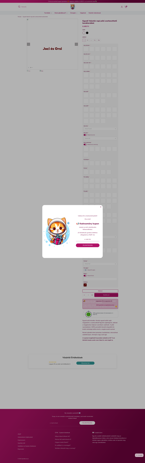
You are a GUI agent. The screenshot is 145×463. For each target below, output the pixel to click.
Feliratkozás (88, 245)
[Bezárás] (100, 207)
